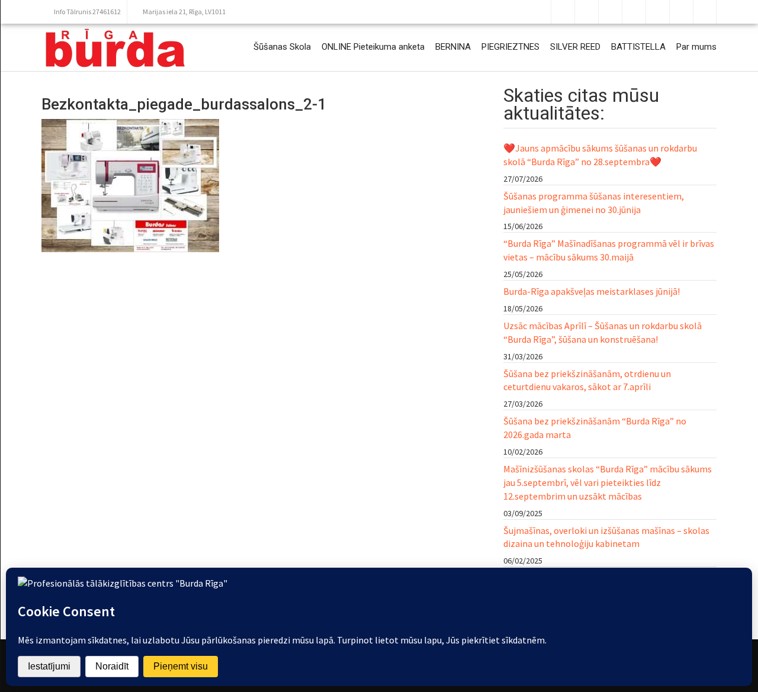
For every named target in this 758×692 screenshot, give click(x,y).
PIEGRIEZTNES (510, 46)
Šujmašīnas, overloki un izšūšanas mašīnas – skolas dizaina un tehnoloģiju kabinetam (606, 537)
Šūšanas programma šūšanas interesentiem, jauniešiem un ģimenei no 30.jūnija (593, 202)
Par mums (696, 46)
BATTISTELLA (638, 46)
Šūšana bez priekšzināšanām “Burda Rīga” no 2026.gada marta (594, 427)
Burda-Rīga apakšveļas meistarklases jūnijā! (591, 291)
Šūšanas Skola (282, 46)
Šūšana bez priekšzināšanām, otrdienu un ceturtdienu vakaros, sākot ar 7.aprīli (587, 380)
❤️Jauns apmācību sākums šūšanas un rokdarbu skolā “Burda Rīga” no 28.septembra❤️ (600, 155)
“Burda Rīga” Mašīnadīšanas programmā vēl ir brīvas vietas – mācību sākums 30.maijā (608, 250)
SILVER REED (575, 46)
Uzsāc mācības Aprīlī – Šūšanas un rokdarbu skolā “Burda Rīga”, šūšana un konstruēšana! (602, 332)
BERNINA (453, 46)
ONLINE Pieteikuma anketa (373, 46)
